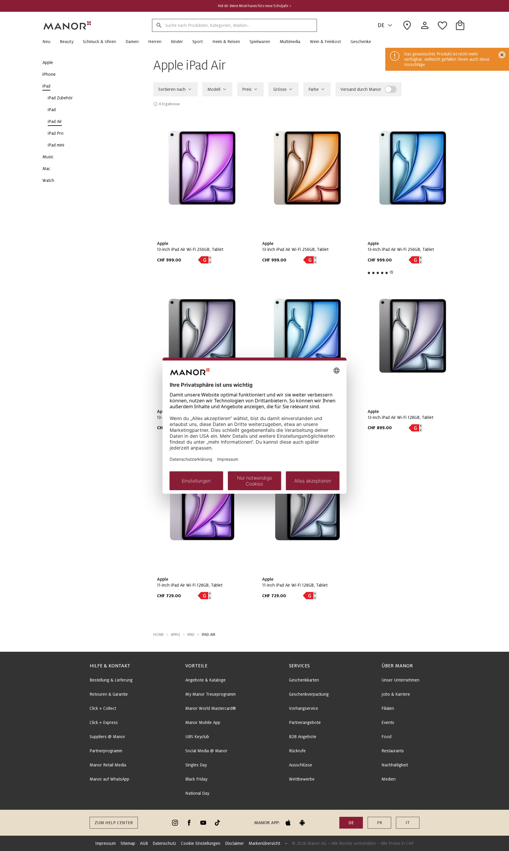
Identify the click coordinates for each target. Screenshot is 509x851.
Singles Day (196, 765)
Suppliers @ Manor (107, 736)
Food (386, 736)
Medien (388, 779)
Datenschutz (164, 843)
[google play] (302, 823)
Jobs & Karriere (395, 694)
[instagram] (175, 823)
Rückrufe (297, 750)
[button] (48, 41)
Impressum (105, 843)
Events (387, 722)
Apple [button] (175, 635)
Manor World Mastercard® (210, 708)
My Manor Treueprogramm (210, 694)
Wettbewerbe (302, 779)
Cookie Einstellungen (200, 843)
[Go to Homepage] (67, 25)
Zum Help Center (114, 822)
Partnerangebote (305, 722)
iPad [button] (191, 635)
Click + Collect (103, 708)
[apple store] (288, 823)
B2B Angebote (302, 736)
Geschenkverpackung (309, 694)
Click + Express (104, 722)
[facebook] (189, 823)
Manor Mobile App (202, 722)
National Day (197, 793)
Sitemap (127, 843)
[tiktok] (217, 823)
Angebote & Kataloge (205, 680)
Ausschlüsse (300, 765)
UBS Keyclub (197, 736)
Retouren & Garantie (109, 694)
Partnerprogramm (106, 750)
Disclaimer (234, 843)
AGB (144, 843)
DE (381, 25)
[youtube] (203, 823)
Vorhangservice (303, 708)
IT (408, 822)
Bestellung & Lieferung (111, 680)
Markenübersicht (264, 843)
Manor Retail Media (108, 765)
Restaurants (392, 750)
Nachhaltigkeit (394, 765)
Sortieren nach (172, 89)
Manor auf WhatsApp (109, 779)
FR (379, 822)
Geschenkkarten (304, 680)
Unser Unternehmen (400, 680)
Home (158, 635)
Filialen (387, 708)
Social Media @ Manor (206, 750)
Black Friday (196, 779)
